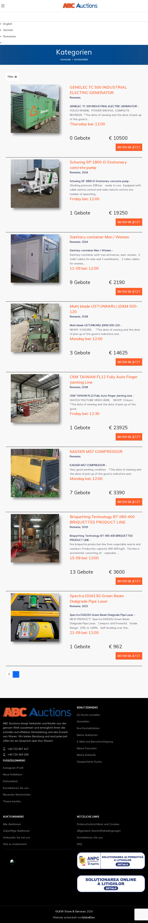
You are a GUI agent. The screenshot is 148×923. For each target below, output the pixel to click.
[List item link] (37, 749)
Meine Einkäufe (86, 755)
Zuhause (65, 59)
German (8, 30)
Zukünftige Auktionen (16, 830)
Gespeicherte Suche (89, 761)
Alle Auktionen (12, 824)
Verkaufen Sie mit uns (16, 837)
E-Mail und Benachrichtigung (95, 741)
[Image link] (37, 712)
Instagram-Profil (13, 768)
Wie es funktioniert (15, 844)
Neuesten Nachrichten (17, 794)
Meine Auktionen (87, 735)
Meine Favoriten (87, 748)
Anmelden (83, 721)
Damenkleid (10, 781)
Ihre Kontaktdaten (88, 728)
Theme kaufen (12, 801)
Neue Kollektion (12, 774)
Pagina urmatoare (16, 674)
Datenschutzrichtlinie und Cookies (98, 824)
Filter (11, 76)
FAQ (79, 844)
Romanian (9, 36)
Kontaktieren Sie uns (16, 788)
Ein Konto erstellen (88, 715)
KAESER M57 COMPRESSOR (96, 451)
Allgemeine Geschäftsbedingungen (99, 830)
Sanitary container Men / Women (99, 236)
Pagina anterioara (9, 674)
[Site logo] (30, 5)
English (7, 24)
